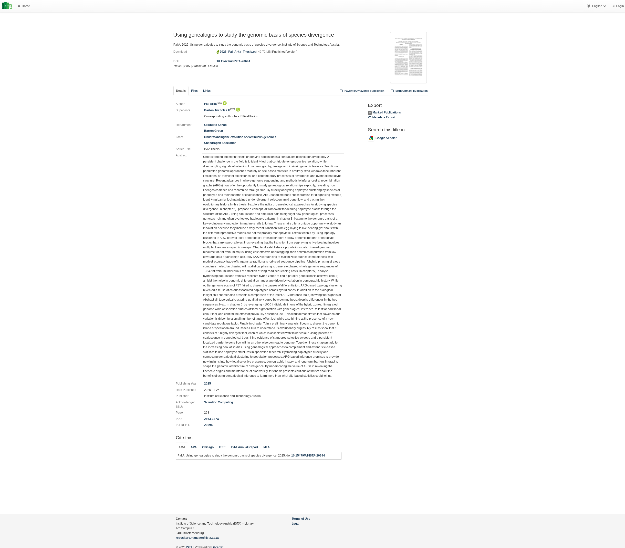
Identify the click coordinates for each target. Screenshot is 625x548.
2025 (207, 383)
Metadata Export (383, 117)
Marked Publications (387, 112)
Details (181, 90)
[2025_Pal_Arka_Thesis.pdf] (408, 57)
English (597, 6)
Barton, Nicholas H (219, 110)
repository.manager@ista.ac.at (197, 537)
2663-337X (211, 419)
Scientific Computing (218, 402)
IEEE (222, 447)
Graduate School (215, 125)
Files (194, 90)
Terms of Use (301, 518)
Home (26, 6)
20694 (208, 425)
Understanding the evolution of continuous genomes (240, 137)
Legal (295, 523)
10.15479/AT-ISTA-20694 (233, 61)
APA (194, 447)
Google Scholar (386, 138)
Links (207, 90)
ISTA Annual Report (244, 447)
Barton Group (213, 130)
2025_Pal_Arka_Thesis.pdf (239, 51)
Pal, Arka (213, 104)
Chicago (208, 447)
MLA (266, 447)
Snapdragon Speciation (220, 143)
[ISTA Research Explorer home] (7, 6)
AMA (181, 447)
